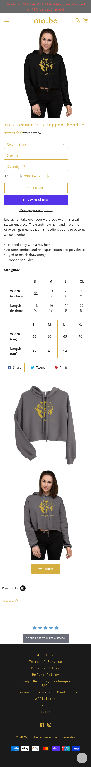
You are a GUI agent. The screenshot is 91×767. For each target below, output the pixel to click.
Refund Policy (45, 675)
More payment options (36, 210)
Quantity (13, 166)
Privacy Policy (45, 668)
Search (45, 705)
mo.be (33, 737)
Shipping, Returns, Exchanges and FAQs (45, 683)
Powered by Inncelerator (57, 737)
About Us (45, 655)
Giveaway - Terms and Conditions (45, 692)
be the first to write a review (45, 638)
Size (10, 155)
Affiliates (45, 699)
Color (11, 144)
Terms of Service (45, 662)
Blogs (45, 712)
